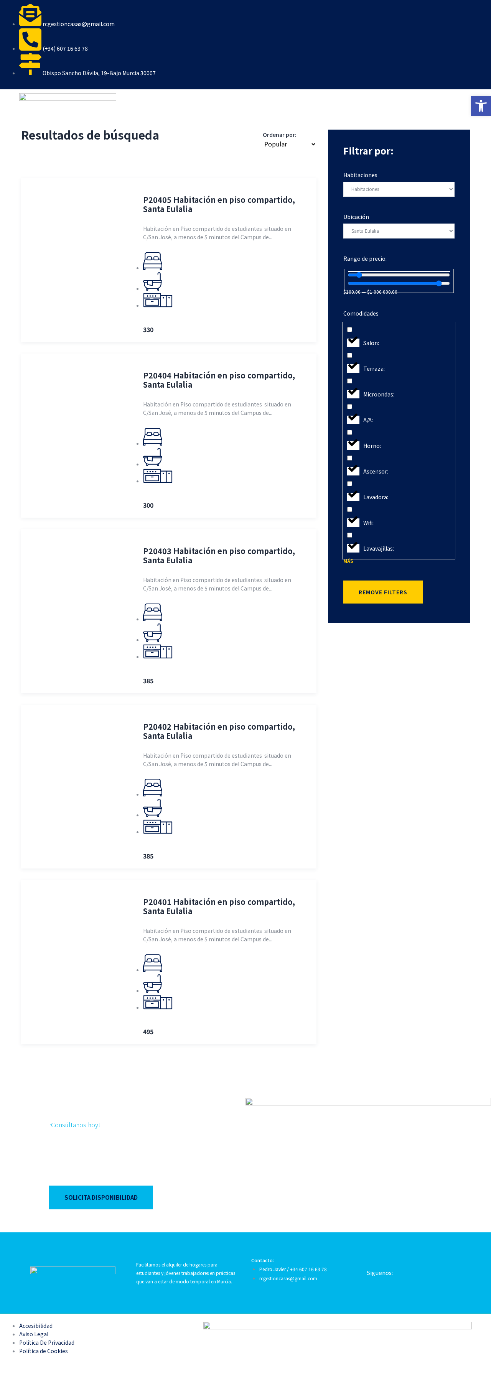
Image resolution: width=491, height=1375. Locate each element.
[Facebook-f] (408, 1271)
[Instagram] (435, 1271)
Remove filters (383, 592)
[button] (481, 106)
